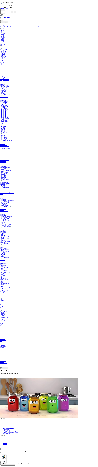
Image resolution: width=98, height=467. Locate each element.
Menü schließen (5, 22)
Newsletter (5, 444)
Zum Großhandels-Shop (6, 17)
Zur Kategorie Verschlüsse (5, 148)
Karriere (4, 442)
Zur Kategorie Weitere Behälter (6, 140)
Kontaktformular (9, 423)
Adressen (13, 26)
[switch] (4, 462)
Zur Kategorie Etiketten (4, 179)
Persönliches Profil (7, 26)
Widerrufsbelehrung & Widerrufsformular (10, 432)
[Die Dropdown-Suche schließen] (15, 12)
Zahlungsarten (17, 26)
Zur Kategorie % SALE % (5, 308)
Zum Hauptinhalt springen (5, 0)
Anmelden (2, 24)
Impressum (5, 441)
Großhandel (5, 440)
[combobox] (5, 12)
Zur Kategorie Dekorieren (5, 206)
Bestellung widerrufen (29, 26)
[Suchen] (12, 12)
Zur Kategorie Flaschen (4, 94)
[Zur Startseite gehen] (4, 8)
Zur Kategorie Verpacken (5, 187)
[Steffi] (49, 45)
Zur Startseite (2, 375)
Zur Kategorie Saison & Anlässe (6, 257)
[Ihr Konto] (1, 20)
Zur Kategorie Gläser (4, 46)
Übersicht (2, 26)
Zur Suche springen (13, 0)
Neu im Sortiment (10, 375)
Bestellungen (22, 26)
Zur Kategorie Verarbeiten (5, 226)
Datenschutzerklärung (7, 430)
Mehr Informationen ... (36, 463)
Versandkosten (20, 451)
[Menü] (5, 455)
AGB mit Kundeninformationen (8, 428)
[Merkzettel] (1, 18)
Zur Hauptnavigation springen (22, 0)
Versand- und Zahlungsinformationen (9, 431)
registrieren (4, 25)
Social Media (5, 443)
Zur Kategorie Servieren (4, 243)
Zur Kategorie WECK (4, 132)
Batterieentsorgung (6, 429)
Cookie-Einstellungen (6, 433)
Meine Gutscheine (36, 26)
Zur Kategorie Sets (3, 123)
